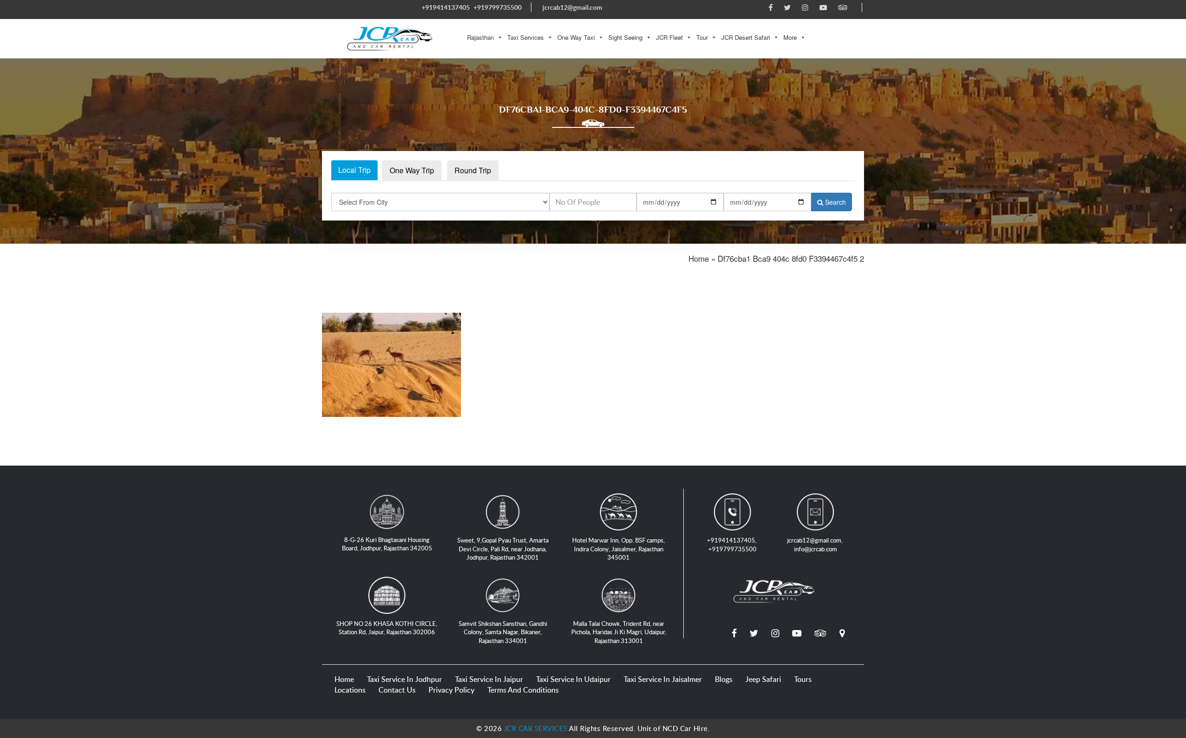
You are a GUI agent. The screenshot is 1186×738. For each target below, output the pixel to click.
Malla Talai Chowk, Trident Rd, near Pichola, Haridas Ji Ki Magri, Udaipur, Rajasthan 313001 (618, 632)
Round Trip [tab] (472, 170)
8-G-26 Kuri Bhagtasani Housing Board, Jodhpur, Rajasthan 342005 (387, 544)
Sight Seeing (625, 37)
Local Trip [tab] (354, 169)
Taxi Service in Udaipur (573, 679)
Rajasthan (480, 37)
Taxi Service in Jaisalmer (663, 679)
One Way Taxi (576, 37)
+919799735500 (497, 7)
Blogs (723, 679)
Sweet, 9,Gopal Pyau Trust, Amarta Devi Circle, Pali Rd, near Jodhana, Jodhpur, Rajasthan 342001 (503, 548)
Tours (803, 679)
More (790, 37)
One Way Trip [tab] (412, 170)
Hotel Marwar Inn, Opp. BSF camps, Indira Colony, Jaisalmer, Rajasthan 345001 (618, 548)
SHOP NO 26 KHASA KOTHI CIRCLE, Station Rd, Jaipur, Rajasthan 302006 (386, 628)
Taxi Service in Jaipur (489, 679)
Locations (350, 690)
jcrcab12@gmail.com (572, 7)
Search (834, 202)
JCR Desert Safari (745, 37)
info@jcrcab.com (815, 549)
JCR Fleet (669, 37)
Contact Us (397, 690)
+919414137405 (446, 7)
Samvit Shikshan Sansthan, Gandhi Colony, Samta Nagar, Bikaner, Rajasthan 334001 (503, 632)
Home (344, 679)
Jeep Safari (763, 679)
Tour (702, 37)
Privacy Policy (451, 690)
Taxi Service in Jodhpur (404, 679)
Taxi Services (525, 37)
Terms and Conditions (523, 690)
